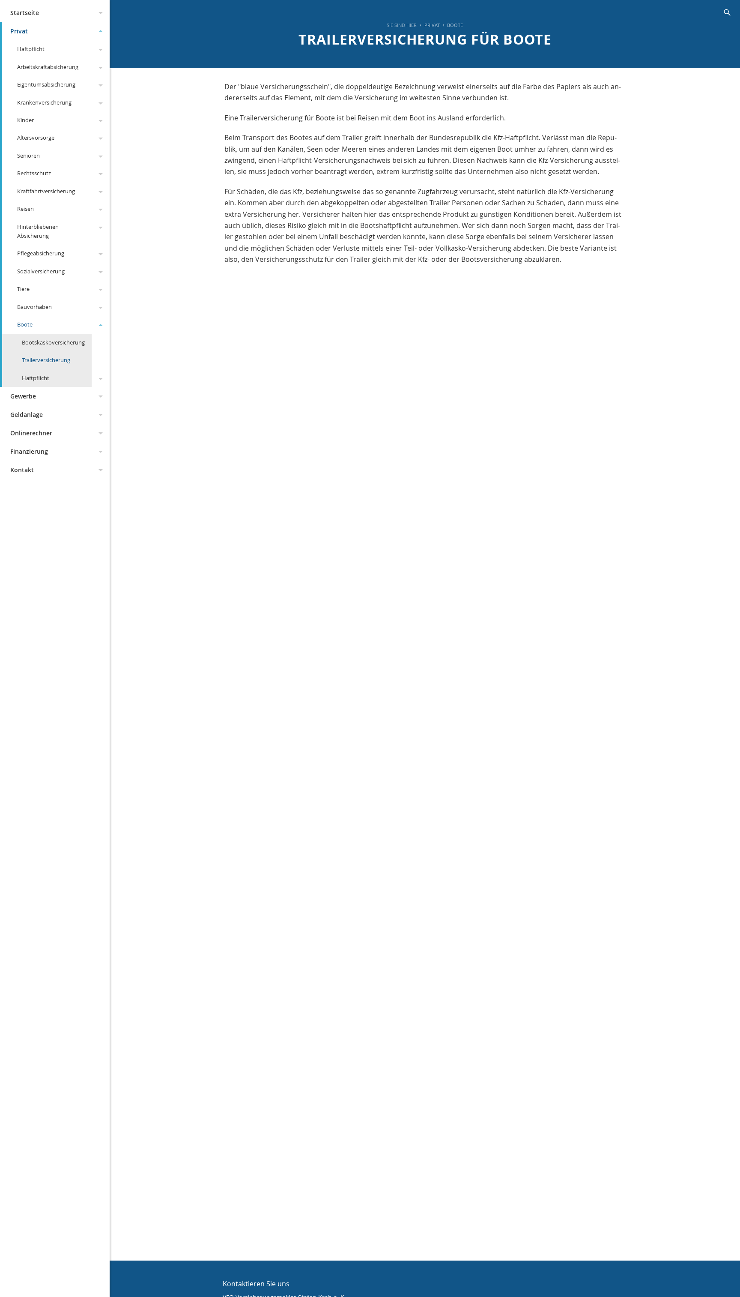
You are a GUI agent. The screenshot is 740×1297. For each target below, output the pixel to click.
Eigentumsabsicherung (46, 84)
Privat (19, 31)
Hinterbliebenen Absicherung (38, 231)
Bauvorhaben (34, 307)
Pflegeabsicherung (40, 253)
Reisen (25, 209)
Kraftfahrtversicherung (46, 191)
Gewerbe (23, 396)
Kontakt (22, 470)
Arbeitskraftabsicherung (47, 67)
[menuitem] (428, 25)
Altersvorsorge (35, 137)
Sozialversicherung (41, 271)
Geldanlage (26, 414)
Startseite (24, 13)
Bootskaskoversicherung (53, 342)
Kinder (25, 120)
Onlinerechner (31, 433)
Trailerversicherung (46, 360)
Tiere (23, 289)
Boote (25, 324)
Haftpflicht (31, 49)
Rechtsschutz (34, 173)
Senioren (28, 155)
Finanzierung (29, 451)
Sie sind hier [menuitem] (402, 25)
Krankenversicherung (44, 102)
